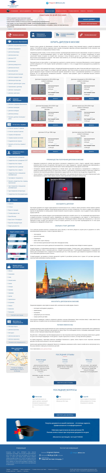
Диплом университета (14, 64)
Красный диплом (13, 71)
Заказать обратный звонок (89, 23)
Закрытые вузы (50, 11)
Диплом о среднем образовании (17, 104)
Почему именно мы (13, 213)
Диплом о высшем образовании (17, 45)
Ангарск (10, 286)
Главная (10, 29)
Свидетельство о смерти (15, 170)
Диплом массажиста (14, 336)
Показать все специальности (17, 342)
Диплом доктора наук (14, 80)
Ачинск (10, 305)
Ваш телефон (11, 241)
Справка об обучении (14, 134)
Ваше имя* (11, 236)
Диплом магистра (13, 55)
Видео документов (13, 226)
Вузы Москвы (12, 216)
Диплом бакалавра (13, 52)
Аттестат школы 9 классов (15, 131)
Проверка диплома (18, 35)
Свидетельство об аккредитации (17, 194)
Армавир (10, 293)
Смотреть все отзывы (65, 383)
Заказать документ (89, 19)
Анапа (10, 283)
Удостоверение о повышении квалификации (16, 186)
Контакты (90, 11)
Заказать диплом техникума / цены (16, 117)
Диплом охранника (13, 339)
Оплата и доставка (38, 11)
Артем (10, 296)
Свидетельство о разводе (15, 167)
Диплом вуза (12, 61)
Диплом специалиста (14, 49)
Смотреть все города (17, 315)
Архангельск (11, 299)
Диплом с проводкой (14, 90)
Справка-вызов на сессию (15, 138)
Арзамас (10, 290)
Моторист (11, 333)
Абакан (10, 271)
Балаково (11, 309)
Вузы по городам (13, 210)
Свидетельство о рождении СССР (17, 160)
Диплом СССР (12, 58)
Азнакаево (11, 274)
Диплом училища (13, 114)
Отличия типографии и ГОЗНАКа (67, 35)
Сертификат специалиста (15, 178)
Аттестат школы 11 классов (16, 128)
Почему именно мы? (90, 35)
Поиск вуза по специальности (41, 35)
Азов (9, 277)
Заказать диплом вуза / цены (16, 83)
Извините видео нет (38, 151)
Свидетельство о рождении (16, 157)
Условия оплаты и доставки (39, 469)
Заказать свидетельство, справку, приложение (18, 182)
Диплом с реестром (13, 93)
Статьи (10, 207)
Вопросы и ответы (61, 11)
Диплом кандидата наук (15, 77)
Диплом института (13, 67)
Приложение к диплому (15, 86)
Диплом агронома (13, 329)
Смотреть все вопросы (65, 415)
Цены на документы (25, 11)
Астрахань (11, 302)
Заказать (55, 98)
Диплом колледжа (13, 110)
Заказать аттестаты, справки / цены (17, 145)
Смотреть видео (38, 98)
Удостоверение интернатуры (16, 191)
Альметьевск (12, 280)
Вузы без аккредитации (15, 222)
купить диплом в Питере (46, 349)
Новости (83, 11)
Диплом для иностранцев (15, 74)
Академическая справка (15, 141)
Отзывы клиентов (74, 11)
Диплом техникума (13, 107)
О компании (14, 11)
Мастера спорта (13, 326)
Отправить (17, 256)
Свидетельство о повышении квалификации (16, 174)
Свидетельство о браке (15, 163)
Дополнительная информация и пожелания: (17, 246)
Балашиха (11, 312)
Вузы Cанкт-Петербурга (15, 219)
